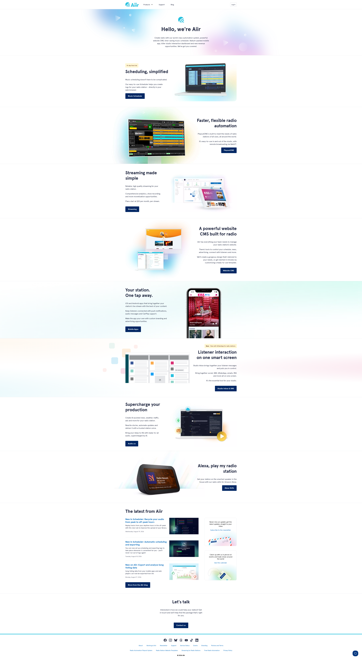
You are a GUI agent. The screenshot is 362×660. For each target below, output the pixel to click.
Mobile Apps (133, 329)
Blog (172, 4)
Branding (204, 645)
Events (195, 645)
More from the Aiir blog (138, 585)
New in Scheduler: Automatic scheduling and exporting (146, 543)
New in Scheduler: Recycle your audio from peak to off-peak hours (144, 520)
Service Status (184, 645)
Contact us (181, 625)
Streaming (132, 209)
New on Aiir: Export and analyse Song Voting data (144, 566)
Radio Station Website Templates (167, 650)
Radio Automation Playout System (141, 650)
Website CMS (228, 270)
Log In (233, 4)
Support (162, 4)
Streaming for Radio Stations (191, 650)
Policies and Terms (217, 645)
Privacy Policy (227, 650)
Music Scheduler (135, 96)
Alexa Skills (229, 488)
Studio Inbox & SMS (225, 388)
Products (146, 4)
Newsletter (163, 645)
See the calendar (220, 563)
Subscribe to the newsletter (220, 530)
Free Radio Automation (212, 650)
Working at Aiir (151, 645)
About (141, 645)
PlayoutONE (229, 150)
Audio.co (132, 443)
